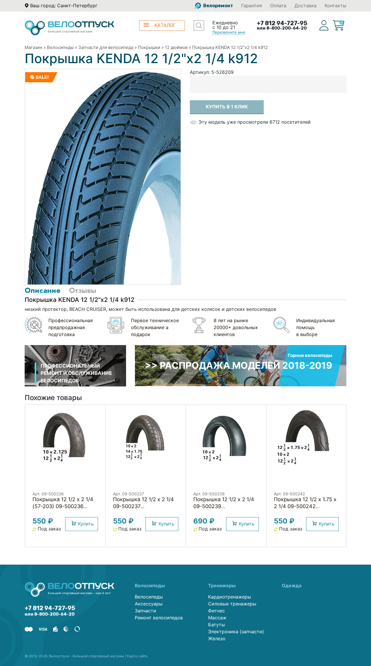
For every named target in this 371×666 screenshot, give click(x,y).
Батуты (216, 624)
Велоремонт (217, 5)
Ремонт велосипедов (159, 618)
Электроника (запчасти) (236, 631)
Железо (216, 638)
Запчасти (145, 611)
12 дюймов (176, 47)
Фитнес (216, 611)
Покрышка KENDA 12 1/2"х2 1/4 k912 (230, 47)
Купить (86, 524)
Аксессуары (149, 604)
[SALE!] (103, 176)
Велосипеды (60, 47)
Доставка (305, 5)
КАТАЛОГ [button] (164, 25)
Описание (42, 290)
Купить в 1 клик (227, 107)
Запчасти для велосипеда (105, 47)
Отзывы (82, 290)
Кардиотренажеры (229, 597)
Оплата (278, 5)
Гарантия (251, 5)
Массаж (217, 618)
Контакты (335, 5)
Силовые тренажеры (232, 604)
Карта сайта (137, 656)
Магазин (33, 47)
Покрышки (149, 47)
